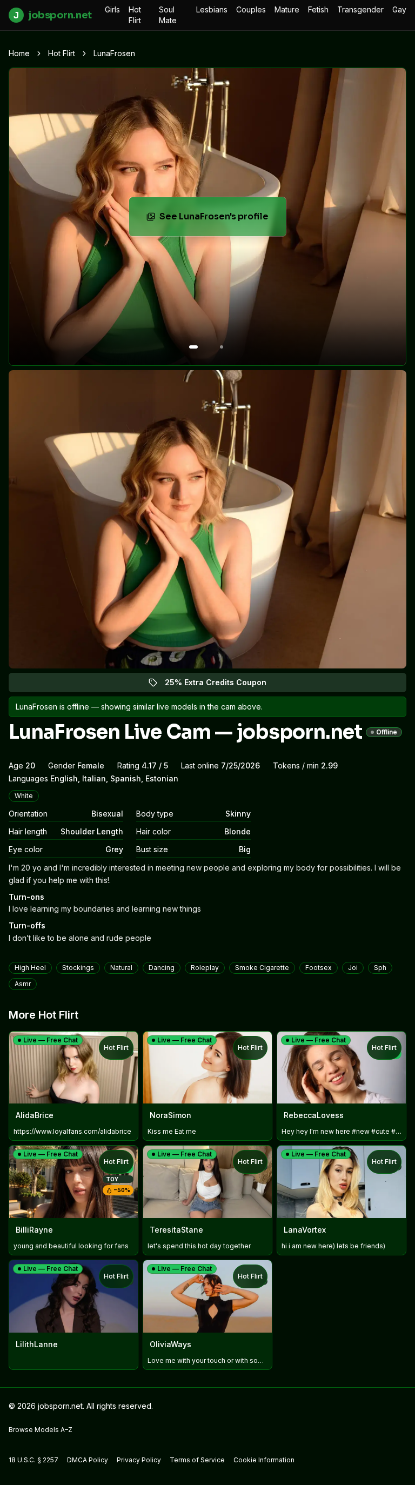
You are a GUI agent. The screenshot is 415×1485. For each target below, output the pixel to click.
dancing (162, 968)
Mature (287, 9)
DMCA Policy (87, 1460)
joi (353, 968)
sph (380, 968)
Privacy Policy (139, 1460)
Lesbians (211, 9)
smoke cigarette (262, 968)
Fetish (318, 9)
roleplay (205, 968)
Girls (112, 9)
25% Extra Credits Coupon (222, 685)
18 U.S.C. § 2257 (33, 1460)
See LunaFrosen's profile (222, 220)
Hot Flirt (135, 15)
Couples (251, 9)
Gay (399, 9)
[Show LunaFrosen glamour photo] (221, 347)
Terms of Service (197, 1460)
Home (19, 53)
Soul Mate (168, 15)
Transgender (360, 9)
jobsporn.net (52, 15)
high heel (30, 968)
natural (121, 968)
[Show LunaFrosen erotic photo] (193, 347)
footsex (318, 968)
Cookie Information (263, 1460)
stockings (78, 968)
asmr (23, 984)
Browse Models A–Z (40, 1430)
